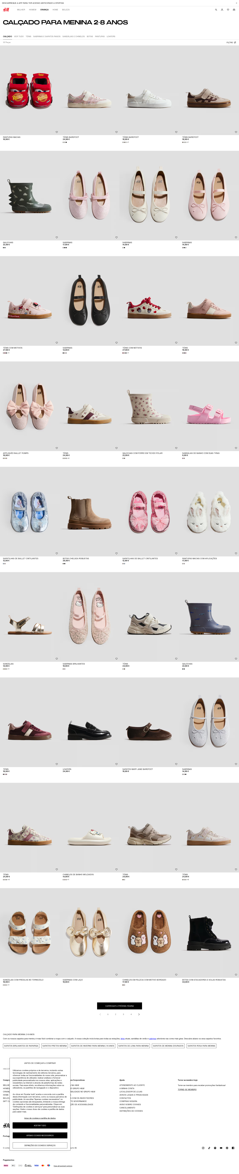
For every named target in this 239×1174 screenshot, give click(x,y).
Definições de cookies (131, 1111)
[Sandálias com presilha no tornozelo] (30, 933)
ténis (123, 1039)
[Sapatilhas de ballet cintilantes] (30, 511)
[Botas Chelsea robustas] (90, 511)
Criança (44, 10)
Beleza (66, 10)
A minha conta (127, 1088)
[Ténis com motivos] (30, 301)
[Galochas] (30, 195)
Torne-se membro (187, 1089)
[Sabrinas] (90, 195)
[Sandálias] (30, 617)
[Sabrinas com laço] (90, 933)
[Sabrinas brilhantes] (90, 617)
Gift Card (8, 1101)
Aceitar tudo (40, 1125)
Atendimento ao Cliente (132, 1085)
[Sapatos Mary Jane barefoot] (149, 722)
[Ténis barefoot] (90, 90)
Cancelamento (127, 1108)
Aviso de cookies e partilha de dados (40, 1118)
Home (55, 10)
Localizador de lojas (131, 1092)
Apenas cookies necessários (40, 1135)
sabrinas (152, 1039)
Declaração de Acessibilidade (77, 1104)
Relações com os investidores (77, 1098)
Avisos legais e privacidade (134, 1095)
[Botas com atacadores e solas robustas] (209, 933)
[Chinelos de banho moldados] (90, 827)
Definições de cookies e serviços (40, 1145)
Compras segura (128, 1101)
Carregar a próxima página (119, 1006)
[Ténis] (209, 301)
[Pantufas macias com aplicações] (209, 511)
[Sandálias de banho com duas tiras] (209, 406)
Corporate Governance (74, 1101)
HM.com (7, 1069)
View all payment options (63, 1166)
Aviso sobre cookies (130, 1104)
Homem (32, 10)
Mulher (21, 10)
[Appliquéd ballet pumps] (30, 406)
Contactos (125, 1098)
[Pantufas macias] (30, 90)
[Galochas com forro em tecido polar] (149, 406)
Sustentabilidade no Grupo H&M (78, 1092)
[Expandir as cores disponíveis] (65, 142)
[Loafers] (90, 722)
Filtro (230, 42)
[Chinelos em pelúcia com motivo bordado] (149, 933)
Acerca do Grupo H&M (72, 1088)
